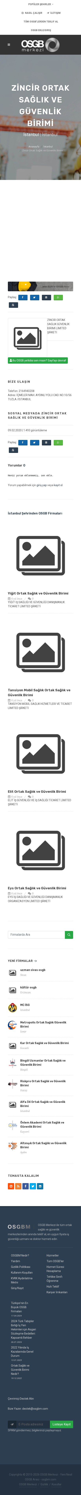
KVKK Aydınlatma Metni (21, 1280)
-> (35, 961)
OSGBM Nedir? (20, 1255)
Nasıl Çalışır (33, 13)
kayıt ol (58, 485)
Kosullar (57, 1484)
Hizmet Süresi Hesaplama (55, 1269)
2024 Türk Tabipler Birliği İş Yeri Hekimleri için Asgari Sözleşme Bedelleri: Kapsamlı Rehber (23, 1331)
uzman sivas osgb (32, 970)
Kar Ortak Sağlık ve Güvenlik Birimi (44, 1043)
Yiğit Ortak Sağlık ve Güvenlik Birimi (38, 593)
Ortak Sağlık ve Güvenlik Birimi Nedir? (20, 1371)
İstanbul (48, 146)
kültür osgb (28, 987)
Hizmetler (53, 1255)
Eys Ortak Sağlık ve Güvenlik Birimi (37, 888)
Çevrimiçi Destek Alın (21, 1398)
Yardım (15, 1261)
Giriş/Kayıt (17, 1288)
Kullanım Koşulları (22, 1272)
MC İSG (25, 1005)
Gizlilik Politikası (20, 1266)
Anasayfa (34, 146)
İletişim (55, 13)
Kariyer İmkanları (57, 1292)
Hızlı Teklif (53, 1286)
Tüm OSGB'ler (55, 1261)
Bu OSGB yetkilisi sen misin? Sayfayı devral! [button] (39, 360)
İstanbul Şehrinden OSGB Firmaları (35, 513)
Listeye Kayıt (61, 1424)
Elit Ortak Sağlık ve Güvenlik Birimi (37, 792)
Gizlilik (44, 1484)
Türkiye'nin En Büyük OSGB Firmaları (19, 1309)
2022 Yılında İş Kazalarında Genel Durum (22, 1353)
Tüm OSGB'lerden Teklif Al (41, 21)
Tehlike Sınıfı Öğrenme (54, 1278)
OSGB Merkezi (28, 1484)
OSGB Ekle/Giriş (41, 30)
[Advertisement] (40, 222)
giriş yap (42, 485)
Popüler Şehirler (39, 4)
